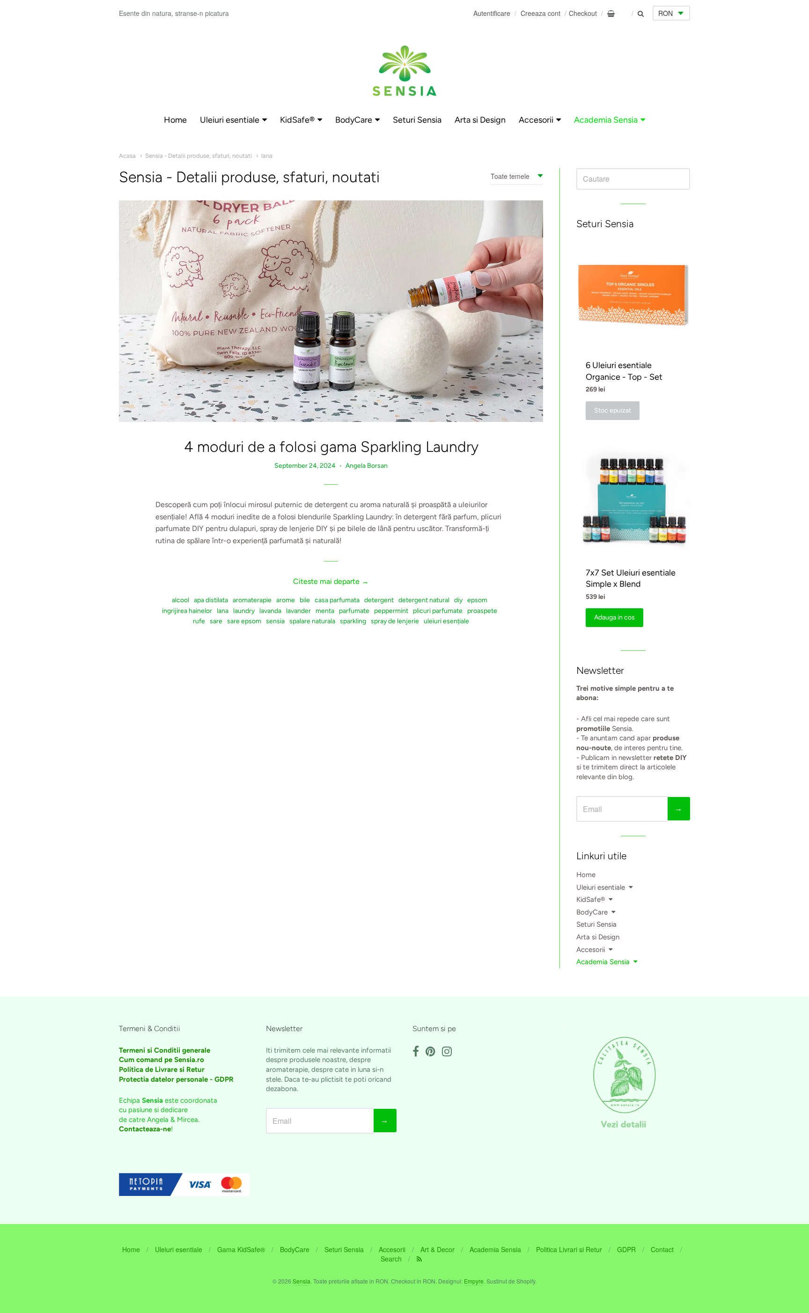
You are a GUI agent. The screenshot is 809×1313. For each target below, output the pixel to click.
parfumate (354, 611)
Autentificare (491, 13)
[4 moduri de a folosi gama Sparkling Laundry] (331, 311)
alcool (180, 600)
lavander (298, 611)
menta (325, 611)
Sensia (301, 1281)
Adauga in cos (614, 617)
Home (175, 120)
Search (391, 1258)
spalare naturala (312, 621)
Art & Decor (437, 1249)
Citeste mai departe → (331, 581)
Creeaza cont (540, 13)
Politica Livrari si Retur (569, 1249)
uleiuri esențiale (446, 621)
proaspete (482, 611)
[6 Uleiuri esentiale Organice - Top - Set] (633, 293)
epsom (477, 600)
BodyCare (353, 120)
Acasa (127, 155)
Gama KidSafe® (241, 1249)
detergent (379, 600)
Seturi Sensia (417, 120)
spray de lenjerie (395, 621)
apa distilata (211, 600)
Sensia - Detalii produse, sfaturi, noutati (198, 155)
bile (305, 600)
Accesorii (536, 120)
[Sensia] (404, 71)
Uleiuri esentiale (229, 120)
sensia (275, 621)
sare (216, 621)
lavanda (270, 611)
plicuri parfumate (438, 611)
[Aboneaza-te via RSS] (419, 1258)
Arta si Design (480, 120)
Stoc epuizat (612, 410)
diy (458, 600)
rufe (199, 621)
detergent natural (423, 600)
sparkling (353, 621)
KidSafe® (297, 120)
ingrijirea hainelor (187, 611)
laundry (244, 611)
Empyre (474, 1281)
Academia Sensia (606, 120)
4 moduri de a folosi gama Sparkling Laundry (331, 447)
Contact (662, 1249)
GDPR (626, 1249)
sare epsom (244, 621)
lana (266, 155)
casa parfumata (337, 600)
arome (285, 600)
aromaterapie (252, 600)
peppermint (391, 611)
